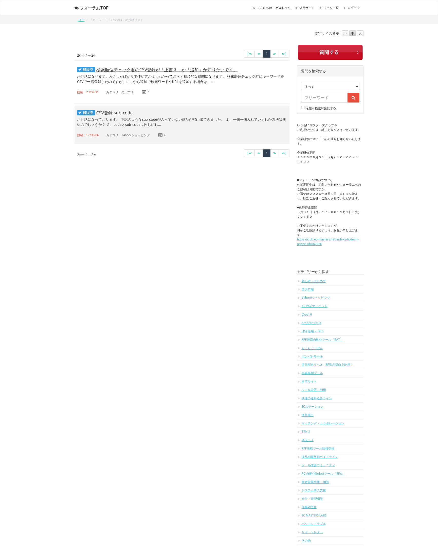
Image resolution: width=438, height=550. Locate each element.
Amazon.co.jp (311, 323)
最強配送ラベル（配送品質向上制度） (327, 365)
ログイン (354, 8)
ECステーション (312, 406)
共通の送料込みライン (317, 398)
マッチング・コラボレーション (323, 423)
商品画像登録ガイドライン (320, 457)
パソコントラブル (314, 524)
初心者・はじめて (314, 281)
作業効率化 (309, 507)
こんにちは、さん (273, 8)
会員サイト (307, 8)
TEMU (306, 431)
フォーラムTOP (94, 8)
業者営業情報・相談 (315, 482)
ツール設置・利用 (314, 390)
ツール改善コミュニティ (318, 465)
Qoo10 (307, 314)
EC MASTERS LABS (314, 515)
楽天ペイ (308, 440)
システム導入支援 (314, 490)
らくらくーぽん (312, 348)
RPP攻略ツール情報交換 (318, 448)
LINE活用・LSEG (313, 331)
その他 (306, 540)
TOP (81, 20)
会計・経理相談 (312, 498)
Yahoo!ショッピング (316, 298)
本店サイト (309, 381)
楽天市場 (308, 289)
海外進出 (308, 415)
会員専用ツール (312, 373)
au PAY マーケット (314, 306)
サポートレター (312, 532)
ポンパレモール (312, 356)
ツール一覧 (331, 8)
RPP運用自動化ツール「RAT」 (322, 339)
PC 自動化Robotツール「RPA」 (323, 473)
